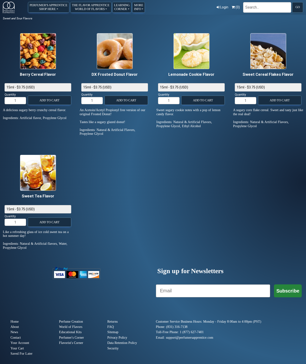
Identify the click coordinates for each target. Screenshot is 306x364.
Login (224, 7)
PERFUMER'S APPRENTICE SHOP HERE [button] (48, 7)
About (15, 327)
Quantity (10, 94)
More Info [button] (138, 7)
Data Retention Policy (122, 343)
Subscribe (287, 290)
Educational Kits (70, 332)
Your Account (20, 343)
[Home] (9, 7)
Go (297, 7)
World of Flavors (70, 327)
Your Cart (17, 348)
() (237, 7)
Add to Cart (49, 100)
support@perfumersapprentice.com (189, 337)
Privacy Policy (117, 337)
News (14, 332)
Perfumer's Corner (71, 337)
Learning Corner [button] (122, 7)
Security (113, 348)
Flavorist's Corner (71, 343)
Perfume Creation (71, 321)
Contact (16, 337)
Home (15, 321)
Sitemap (112, 332)
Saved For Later (22, 353)
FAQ (110, 327)
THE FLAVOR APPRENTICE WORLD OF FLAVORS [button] (90, 7)
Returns (112, 321)
